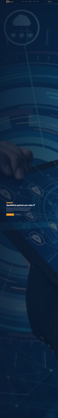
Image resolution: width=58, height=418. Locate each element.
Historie (34, 1)
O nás (23, 1)
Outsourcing (30, 1)
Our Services (10, 214)
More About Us (18, 214)
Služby (26, 1)
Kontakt (37, 1)
